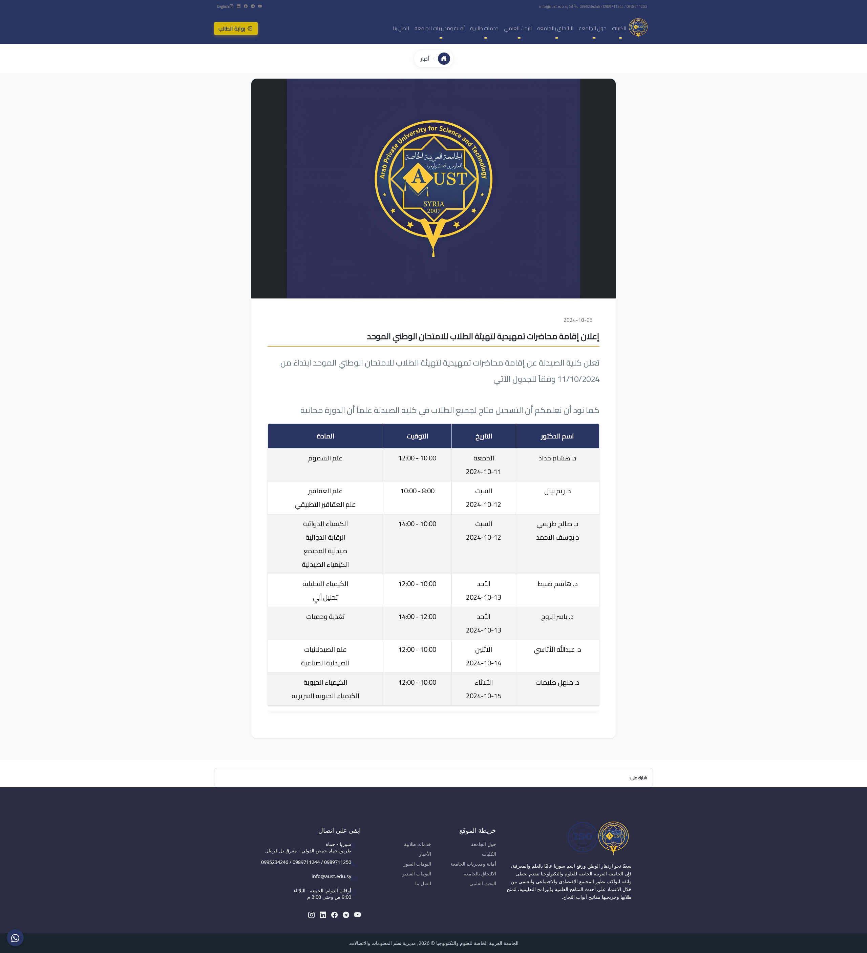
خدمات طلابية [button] (484, 28)
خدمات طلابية (417, 844)
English (223, 6)
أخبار (425, 59)
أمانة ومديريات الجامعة (473, 864)
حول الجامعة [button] (593, 28)
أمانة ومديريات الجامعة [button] (440, 28)
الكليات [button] (619, 28)
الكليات (489, 854)
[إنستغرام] (231, 6)
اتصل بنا (401, 28)
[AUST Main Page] (569, 838)
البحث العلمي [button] (518, 28)
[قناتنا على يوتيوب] (259, 6)
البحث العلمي (482, 883)
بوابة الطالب (232, 28)
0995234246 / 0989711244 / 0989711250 (613, 6)
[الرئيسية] (444, 59)
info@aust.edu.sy (554, 6)
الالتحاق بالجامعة (480, 873)
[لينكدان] (238, 6)
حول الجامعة (483, 844)
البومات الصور (417, 864)
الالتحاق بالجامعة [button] (555, 28)
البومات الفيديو (416, 873)
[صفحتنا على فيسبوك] (245, 6)
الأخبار (425, 854)
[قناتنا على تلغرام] (252, 6)
